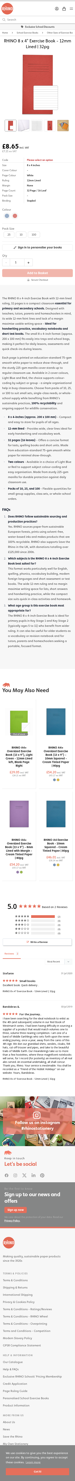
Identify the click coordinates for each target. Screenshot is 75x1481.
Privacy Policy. (12, 1220)
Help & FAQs (11, 1369)
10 (21, 234)
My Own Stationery (15, 1444)
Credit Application (15, 1383)
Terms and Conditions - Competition (26, 1331)
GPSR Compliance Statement (22, 1345)
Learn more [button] (33, 1462)
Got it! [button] (37, 1471)
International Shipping (18, 1294)
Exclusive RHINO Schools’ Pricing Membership (32, 1376)
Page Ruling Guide (15, 1391)
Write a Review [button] (39, 942)
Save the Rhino (13, 1436)
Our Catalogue (13, 1362)
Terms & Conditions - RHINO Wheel (25, 1316)
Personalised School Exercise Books (26, 1398)
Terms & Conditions (15, 1280)
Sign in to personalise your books (40, 247)
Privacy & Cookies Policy (19, 1302)
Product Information (16, 1405)
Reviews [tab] (9, 953)
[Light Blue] (7, 216)
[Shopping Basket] (64, 8)
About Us (9, 1422)
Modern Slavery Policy (17, 1338)
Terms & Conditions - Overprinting (25, 1323)
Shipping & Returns (15, 1287)
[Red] (15, 216)
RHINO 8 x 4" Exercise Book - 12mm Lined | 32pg (29, 991)
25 (9, 234)
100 (34, 234)
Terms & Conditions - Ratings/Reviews (27, 1309)
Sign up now (15, 1210)
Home (5, 32)
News (6, 1429)
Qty (4, 255)
